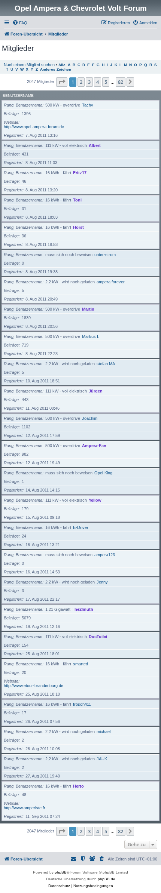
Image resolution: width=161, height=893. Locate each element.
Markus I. (90, 336)
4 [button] (97, 81)
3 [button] (89, 81)
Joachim (89, 418)
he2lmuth (84, 609)
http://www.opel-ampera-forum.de (34, 126)
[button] (61, 81)
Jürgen (96, 391)
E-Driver (80, 527)
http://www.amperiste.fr (24, 808)
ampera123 (104, 554)
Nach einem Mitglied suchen (29, 64)
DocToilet (98, 636)
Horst (78, 227)
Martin (88, 309)
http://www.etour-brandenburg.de (33, 685)
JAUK (102, 759)
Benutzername (18, 95)
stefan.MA (106, 363)
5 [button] (105, 81)
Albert (95, 145)
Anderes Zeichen (55, 69)
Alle (62, 65)
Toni (77, 200)
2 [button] (81, 81)
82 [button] (120, 81)
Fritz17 (79, 172)
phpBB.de (106, 879)
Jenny (102, 582)
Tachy (87, 105)
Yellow (95, 500)
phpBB (61, 872)
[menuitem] (19, 22)
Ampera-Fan (94, 445)
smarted (80, 664)
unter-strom (105, 254)
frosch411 (82, 704)
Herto (78, 786)
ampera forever (111, 282)
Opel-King (103, 473)
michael (103, 731)
